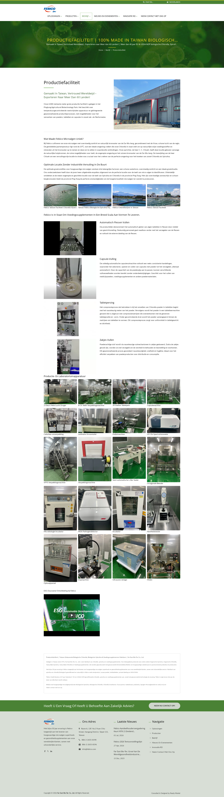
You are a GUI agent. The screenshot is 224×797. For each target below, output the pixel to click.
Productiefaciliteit (119, 50)
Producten (71, 16)
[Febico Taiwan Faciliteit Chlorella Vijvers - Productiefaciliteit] (60, 195)
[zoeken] (143, 2)
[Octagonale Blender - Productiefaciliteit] (163, 459)
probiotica (136, 684)
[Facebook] (44, 751)
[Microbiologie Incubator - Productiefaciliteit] (60, 508)
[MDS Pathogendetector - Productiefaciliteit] (94, 508)
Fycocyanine (121, 684)
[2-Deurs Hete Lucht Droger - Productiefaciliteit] (60, 391)
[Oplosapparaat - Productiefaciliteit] (60, 558)
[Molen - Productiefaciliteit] (163, 556)
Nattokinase (129, 684)
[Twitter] (48, 751)
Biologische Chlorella (96, 684)
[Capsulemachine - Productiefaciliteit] (163, 391)
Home (101, 50)
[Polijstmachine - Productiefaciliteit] (129, 420)
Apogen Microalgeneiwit (147, 684)
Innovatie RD (129, 16)
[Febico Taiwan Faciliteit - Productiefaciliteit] (163, 195)
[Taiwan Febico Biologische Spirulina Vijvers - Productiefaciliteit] (94, 195)
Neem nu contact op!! (164, 706)
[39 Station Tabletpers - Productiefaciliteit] (129, 391)
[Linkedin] (51, 751)
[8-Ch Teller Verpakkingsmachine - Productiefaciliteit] (94, 391)
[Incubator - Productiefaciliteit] (129, 508)
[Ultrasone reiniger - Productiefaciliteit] (129, 556)
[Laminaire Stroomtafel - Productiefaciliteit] (94, 420)
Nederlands (174, 2)
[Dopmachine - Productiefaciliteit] (94, 556)
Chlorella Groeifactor (109, 684)
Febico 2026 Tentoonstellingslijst (128, 741)
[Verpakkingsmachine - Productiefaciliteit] (94, 459)
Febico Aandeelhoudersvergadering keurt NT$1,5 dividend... (129, 730)
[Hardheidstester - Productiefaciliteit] (163, 508)
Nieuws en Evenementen (106, 16)
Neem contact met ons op (153, 16)
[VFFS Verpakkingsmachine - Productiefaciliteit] (60, 459)
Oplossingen (54, 16)
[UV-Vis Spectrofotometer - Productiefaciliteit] (163, 420)
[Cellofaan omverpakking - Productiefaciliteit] (60, 420)
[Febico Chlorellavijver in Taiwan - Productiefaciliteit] (129, 195)
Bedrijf (85, 16)
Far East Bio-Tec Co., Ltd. (66, 793)
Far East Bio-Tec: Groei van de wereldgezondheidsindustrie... (127, 753)
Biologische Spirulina (82, 684)
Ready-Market (175, 793)
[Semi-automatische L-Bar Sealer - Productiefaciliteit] (129, 458)
